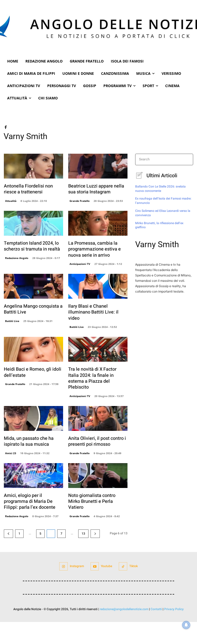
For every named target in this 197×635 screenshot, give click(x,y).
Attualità (10, 201)
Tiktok (133, 566)
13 (83, 533)
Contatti (156, 609)
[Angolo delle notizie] (98, 27)
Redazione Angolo (16, 258)
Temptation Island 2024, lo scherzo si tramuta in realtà (32, 246)
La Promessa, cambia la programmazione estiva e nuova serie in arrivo (94, 249)
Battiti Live (12, 321)
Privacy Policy (174, 609)
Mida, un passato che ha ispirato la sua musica (29, 441)
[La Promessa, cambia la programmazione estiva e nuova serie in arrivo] (97, 223)
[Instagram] (63, 566)
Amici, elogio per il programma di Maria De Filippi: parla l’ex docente (29, 501)
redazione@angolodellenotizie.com (124, 609)
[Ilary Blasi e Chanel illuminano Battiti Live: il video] (97, 286)
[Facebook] (5, 126)
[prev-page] (8, 533)
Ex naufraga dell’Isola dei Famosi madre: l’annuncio (163, 200)
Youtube (106, 566)
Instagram (77, 566)
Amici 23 (10, 453)
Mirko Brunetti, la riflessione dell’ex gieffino (159, 225)
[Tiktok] (123, 566)
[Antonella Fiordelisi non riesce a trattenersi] (33, 166)
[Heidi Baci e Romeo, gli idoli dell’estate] (33, 349)
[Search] (187, 159)
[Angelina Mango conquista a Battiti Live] (33, 286)
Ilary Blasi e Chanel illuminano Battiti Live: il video (93, 312)
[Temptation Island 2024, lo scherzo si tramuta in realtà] (33, 223)
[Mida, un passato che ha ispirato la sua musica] (33, 418)
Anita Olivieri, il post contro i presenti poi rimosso (97, 441)
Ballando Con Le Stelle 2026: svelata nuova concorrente (160, 188)
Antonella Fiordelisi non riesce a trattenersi (28, 189)
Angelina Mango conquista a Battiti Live (33, 309)
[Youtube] (95, 566)
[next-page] (95, 533)
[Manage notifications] (186, 625)
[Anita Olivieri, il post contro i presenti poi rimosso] (97, 418)
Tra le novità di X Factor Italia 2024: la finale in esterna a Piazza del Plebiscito (92, 378)
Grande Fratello (80, 201)
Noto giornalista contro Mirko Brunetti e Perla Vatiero (91, 501)
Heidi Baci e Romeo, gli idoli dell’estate (32, 372)
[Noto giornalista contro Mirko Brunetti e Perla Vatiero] (97, 475)
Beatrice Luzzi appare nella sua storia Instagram (96, 189)
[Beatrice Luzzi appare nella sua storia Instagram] (97, 166)
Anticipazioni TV (80, 264)
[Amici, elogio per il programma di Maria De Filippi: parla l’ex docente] (33, 475)
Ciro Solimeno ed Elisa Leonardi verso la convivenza (162, 213)
